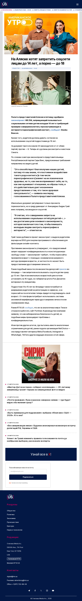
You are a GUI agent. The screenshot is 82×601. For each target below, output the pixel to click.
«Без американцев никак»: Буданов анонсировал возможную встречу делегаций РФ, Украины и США (41, 426)
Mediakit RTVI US (13, 563)
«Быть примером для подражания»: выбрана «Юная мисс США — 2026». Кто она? (39, 414)
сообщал (29, 307)
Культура (10, 526)
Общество (16, 68)
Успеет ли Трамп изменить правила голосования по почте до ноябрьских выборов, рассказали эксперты (37, 439)
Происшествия (13, 522)
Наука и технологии (14, 530)
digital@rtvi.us (12, 576)
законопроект (18, 120)
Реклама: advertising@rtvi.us (18, 580)
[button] (77, 4)
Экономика (11, 518)
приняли (63, 269)
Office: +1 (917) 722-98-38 (17, 584)
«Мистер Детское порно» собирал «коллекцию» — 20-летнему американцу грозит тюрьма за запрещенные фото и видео (38, 388)
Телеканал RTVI (14, 559)
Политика (10, 514)
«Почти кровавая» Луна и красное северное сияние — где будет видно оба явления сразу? (39, 401)
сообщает (56, 130)
